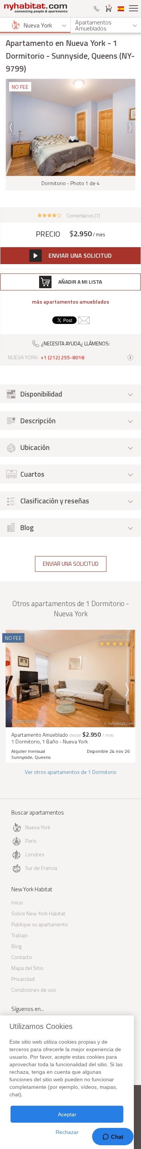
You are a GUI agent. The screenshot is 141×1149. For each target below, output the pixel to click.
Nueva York (37, 827)
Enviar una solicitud (71, 563)
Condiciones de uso (33, 990)
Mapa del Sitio (27, 968)
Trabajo (19, 935)
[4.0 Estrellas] (49, 215)
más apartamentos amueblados (70, 301)
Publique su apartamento (39, 924)
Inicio (17, 902)
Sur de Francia (41, 868)
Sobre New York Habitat (38, 913)
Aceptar (67, 1114)
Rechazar (67, 1132)
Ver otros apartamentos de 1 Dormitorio (71, 772)
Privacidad (23, 979)
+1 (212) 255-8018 (62, 357)
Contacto (21, 957)
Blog (16, 946)
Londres (34, 854)
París (30, 841)
